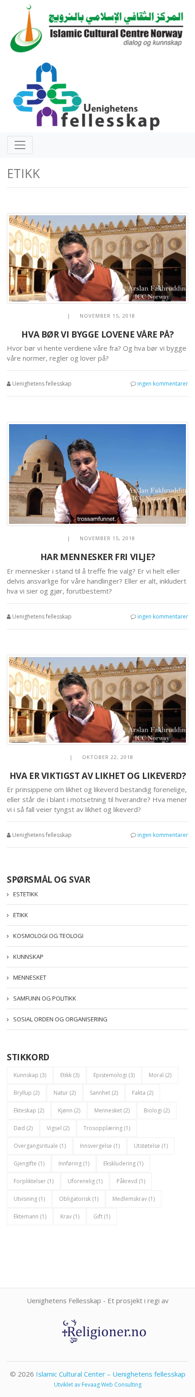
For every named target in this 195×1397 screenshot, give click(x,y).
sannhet (104, 1093)
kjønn (69, 1110)
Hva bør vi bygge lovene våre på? (97, 334)
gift (101, 1216)
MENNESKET (29, 977)
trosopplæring (106, 1128)
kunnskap (30, 1075)
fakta (142, 1093)
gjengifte (29, 1163)
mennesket (112, 1110)
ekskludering (123, 1163)
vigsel (58, 1128)
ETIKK (20, 915)
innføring (73, 1163)
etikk (69, 1075)
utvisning (29, 1199)
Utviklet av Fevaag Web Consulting (97, 1384)
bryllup (26, 1093)
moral (160, 1075)
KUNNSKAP (28, 956)
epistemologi (114, 1075)
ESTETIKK (25, 894)
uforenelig (85, 1181)
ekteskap (29, 1110)
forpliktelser (34, 1181)
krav (69, 1216)
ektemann (30, 1216)
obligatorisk (78, 1199)
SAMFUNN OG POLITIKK (44, 998)
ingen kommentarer (162, 383)
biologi (157, 1110)
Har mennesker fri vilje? (97, 557)
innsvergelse (100, 1146)
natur (65, 1093)
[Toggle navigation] (20, 145)
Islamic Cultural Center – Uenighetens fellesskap (110, 1373)
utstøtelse (151, 1146)
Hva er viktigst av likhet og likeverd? (98, 776)
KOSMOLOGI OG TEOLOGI (48, 936)
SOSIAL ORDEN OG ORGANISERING (60, 1019)
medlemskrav (133, 1199)
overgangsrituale (40, 1146)
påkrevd (131, 1181)
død (23, 1128)
